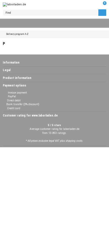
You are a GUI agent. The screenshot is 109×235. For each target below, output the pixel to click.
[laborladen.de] (14, 5)
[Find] (102, 12)
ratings (62, 133)
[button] (94, 4)
